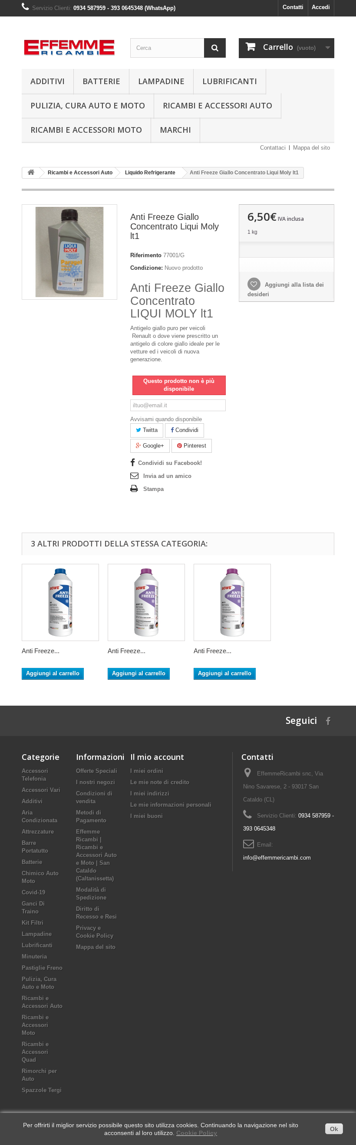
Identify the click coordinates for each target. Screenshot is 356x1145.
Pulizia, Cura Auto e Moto (87, 105)
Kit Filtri (32, 922)
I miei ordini (146, 771)
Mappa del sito (311, 147)
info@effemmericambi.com (277, 857)
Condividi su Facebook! (170, 463)
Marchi (175, 129)
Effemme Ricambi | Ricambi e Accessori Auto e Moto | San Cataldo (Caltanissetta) (96, 855)
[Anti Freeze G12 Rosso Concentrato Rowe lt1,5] (146, 602)
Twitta (149, 430)
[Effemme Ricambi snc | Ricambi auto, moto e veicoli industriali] (69, 45)
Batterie (101, 81)
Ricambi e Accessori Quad (35, 1052)
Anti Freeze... (40, 650)
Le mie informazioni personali (170, 805)
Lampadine (161, 81)
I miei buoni (146, 816)
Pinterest (194, 445)
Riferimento (146, 255)
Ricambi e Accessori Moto (86, 129)
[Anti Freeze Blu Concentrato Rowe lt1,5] (60, 602)
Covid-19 (33, 892)
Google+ (152, 445)
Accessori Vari (41, 790)
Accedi (321, 7)
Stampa (153, 489)
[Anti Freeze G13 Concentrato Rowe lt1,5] (232, 602)
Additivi (47, 81)
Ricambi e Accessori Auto (217, 105)
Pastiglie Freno (42, 968)
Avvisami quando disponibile (166, 419)
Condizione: (146, 268)
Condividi (186, 430)
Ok (334, 1128)
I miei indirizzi (149, 793)
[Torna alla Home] (31, 172)
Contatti (293, 7)
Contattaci (273, 147)
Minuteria (34, 956)
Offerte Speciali (96, 771)
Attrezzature (38, 831)
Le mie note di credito (159, 782)
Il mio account (157, 757)
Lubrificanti (229, 81)
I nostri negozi (95, 782)
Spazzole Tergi (42, 1090)
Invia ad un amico (167, 476)
